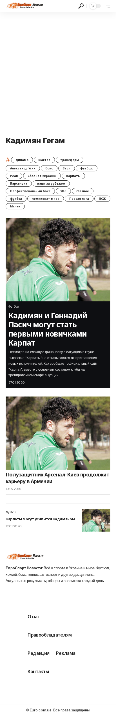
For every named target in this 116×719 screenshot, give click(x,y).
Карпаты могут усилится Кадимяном (40, 518)
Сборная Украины (42, 176)
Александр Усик (22, 168)
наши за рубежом (51, 183)
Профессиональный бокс (30, 191)
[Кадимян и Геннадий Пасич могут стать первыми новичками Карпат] (58, 260)
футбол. (86, 168)
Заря (66, 168)
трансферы (69, 160)
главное (82, 191)
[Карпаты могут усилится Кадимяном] (96, 520)
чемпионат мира (45, 199)
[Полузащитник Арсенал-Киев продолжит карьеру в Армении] (58, 433)
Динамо (21, 160)
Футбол (13, 306)
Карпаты (73, 176)
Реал (14, 176)
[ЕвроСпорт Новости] (24, 6)
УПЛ (63, 191)
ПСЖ (102, 199)
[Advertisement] (58, 73)
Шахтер (44, 160)
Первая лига (79, 199)
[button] (81, 6)
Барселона (18, 183)
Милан (15, 206)
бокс (49, 168)
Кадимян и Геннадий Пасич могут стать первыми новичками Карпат (47, 329)
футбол (16, 199)
